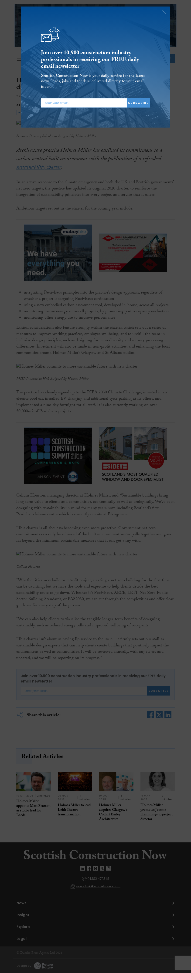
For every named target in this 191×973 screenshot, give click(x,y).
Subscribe (138, 103)
